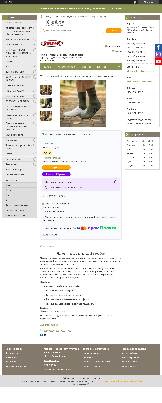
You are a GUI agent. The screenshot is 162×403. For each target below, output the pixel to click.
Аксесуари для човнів (16, 366)
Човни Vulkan (12, 353)
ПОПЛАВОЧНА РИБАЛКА (17, 101)
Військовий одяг (56, 76)
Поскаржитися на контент (105, 381)
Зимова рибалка (128, 366)
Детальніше (116, 8)
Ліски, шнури (12, 164)
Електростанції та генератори (57, 369)
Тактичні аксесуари (91, 366)
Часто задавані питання (17, 205)
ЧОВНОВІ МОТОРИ (15, 71)
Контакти (102, 67)
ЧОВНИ (9, 66)
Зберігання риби (14, 158)
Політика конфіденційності (130, 381)
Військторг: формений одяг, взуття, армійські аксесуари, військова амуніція (19, 31)
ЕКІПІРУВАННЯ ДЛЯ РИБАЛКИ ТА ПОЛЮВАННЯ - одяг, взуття (19, 53)
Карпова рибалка (129, 353)
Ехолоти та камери (129, 361)
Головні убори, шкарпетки (79, 76)
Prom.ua (96, 378)
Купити (56, 167)
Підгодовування (13, 140)
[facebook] (41, 335)
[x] (45, 335)
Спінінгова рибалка (15, 96)
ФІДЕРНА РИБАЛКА (15, 90)
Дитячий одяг (12, 179)
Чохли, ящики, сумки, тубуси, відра (19, 147)
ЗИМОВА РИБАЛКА (15, 44)
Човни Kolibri (12, 357)
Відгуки (9, 200)
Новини (9, 184)
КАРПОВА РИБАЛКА (15, 85)
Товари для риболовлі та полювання (18, 108)
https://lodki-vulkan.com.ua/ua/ (141, 70)
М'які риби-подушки (15, 169)
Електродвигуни (51, 360)
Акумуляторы (50, 365)
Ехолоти (9, 153)
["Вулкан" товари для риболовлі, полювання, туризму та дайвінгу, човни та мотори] (52, 43)
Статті (8, 190)
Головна (47, 67)
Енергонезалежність (15, 174)
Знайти (113, 30)
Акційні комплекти (14, 134)
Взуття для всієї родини (17, 39)
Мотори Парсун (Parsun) (55, 356)
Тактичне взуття (90, 357)
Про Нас (10, 195)
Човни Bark (11, 361)
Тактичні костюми (91, 353)
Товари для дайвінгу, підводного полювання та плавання (18, 126)
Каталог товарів (13, 22)
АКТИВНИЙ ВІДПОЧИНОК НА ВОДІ (18, 79)
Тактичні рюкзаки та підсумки (96, 361)
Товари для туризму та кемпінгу (17, 116)
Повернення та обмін (16, 215)
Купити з (50, 174)
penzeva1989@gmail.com (139, 81)
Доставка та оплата (15, 210)
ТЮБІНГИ (10, 61)
